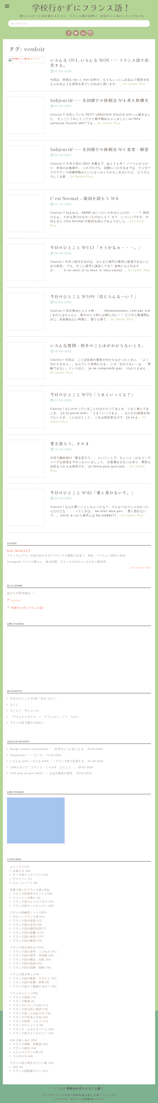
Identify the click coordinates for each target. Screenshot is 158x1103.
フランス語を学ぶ (21, 974)
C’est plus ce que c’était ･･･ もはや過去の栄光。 (43, 773)
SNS (15, 1067)
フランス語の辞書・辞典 (28, 982)
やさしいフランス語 (26, 916)
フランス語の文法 (24, 924)
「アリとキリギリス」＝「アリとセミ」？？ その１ (44, 717)
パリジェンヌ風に (24, 897)
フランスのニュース (26, 1025)
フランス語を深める (23, 947)
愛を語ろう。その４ (69, 443)
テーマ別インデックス (27, 874)
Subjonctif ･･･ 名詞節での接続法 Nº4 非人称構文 (99, 100)
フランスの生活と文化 (27, 1017)
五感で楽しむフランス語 (26, 889)
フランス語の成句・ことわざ (31, 951)
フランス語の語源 (24, 963)
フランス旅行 (21, 1048)
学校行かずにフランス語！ (81, 7)
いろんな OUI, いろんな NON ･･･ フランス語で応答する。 (99, 62)
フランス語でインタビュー (30, 1033)
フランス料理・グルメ (27, 1021)
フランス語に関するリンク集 (29, 1063)
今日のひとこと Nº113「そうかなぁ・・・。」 (96, 247)
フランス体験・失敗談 (27, 1044)
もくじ (14, 704)
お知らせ (18, 871)
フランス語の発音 (24, 920)
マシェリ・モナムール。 (26, 710)
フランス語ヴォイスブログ (30, 901)
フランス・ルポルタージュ (30, 1029)
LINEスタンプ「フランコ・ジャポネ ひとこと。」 (43, 767)
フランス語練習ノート (24, 912)
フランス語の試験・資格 (28, 967)
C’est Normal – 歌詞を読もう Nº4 (84, 198)
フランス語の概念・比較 (28, 959)
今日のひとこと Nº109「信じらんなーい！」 (94, 296)
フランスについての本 (27, 1005)
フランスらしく (20, 993)
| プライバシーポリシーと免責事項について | (79, 1099)
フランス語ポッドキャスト (30, 905)
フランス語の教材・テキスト (31, 978)
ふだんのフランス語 (26, 1052)
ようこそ (15, 866)
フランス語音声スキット (28, 893)
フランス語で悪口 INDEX (26, 722)
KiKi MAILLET (19, 551)
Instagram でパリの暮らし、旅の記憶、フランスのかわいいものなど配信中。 (58, 561)
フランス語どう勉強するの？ (31, 986)
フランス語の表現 (24, 936)
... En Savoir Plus (139, 567)
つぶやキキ (20, 1056)
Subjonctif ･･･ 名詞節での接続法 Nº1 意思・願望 (99, 149)
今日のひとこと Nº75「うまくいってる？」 (93, 394)
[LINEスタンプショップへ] (36, 652)
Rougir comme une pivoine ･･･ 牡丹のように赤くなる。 (48, 749)
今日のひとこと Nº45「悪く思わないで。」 (93, 492)
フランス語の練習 (24, 940)
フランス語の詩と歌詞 (27, 1009)
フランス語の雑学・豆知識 (30, 955)
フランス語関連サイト (27, 1071)
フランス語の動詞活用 (27, 928)
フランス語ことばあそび (28, 1013)
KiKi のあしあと (20, 1040)
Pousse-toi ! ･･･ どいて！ (27, 755)
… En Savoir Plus (133, 84)
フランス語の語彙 (24, 932)
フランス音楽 (21, 997)
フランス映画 (21, 1001)
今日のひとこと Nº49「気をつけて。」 (35, 698)
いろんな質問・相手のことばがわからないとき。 (98, 345)
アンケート (20, 879)
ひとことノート (23, 882)
